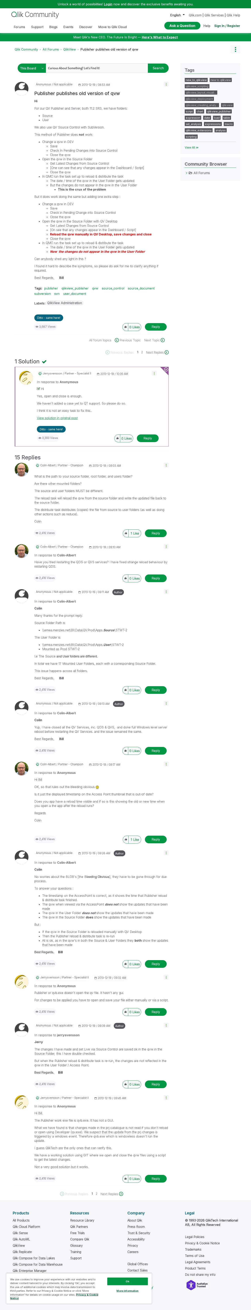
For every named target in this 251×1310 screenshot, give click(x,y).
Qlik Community (26, 49)
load (217, 117)
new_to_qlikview (196, 80)
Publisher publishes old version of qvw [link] (109, 49)
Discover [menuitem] (85, 27)
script (189, 111)
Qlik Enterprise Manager (29, 1271)
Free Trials (77, 1233)
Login (108, 4)
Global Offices (137, 1264)
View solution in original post (57, 418)
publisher (51, 288)
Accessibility (136, 1239)
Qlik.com (195, 15)
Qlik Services (214, 15)
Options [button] (235, 49)
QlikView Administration (64, 302)
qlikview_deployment (199, 98)
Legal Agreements (197, 1262)
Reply (156, 327)
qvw (95, 288)
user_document (74, 294)
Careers (132, 1252)
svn (57, 294)
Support (76, 1258)
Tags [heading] (190, 70)
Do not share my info (200, 1275)
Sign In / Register (227, 26)
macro (229, 124)
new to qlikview (221, 80)
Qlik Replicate (22, 1252)
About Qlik (134, 1220)
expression (193, 117)
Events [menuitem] (68, 27)
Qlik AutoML (21, 1239)
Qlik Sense (20, 1233)
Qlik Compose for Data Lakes (34, 1258)
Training (75, 1252)
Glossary (76, 1245)
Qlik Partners (79, 1227)
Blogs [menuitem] (53, 27)
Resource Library (82, 1220)
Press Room (136, 1227)
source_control (113, 288)
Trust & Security (138, 1233)
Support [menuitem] (37, 27)
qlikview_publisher (75, 288)
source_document (141, 288)
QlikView (69, 49)
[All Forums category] (187, 172)
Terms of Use (194, 1256)
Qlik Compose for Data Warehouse (38, 1264)
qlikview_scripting (197, 86)
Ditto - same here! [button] (48, 317)
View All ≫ (192, 147)
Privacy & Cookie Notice (202, 1243)
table (227, 117)
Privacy (132, 1245)
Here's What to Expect (160, 37)
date (207, 117)
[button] (166, 84)
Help (206, 26)
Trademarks (193, 1249)
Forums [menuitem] (19, 27)
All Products (21, 1220)
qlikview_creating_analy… (202, 105)
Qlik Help (233, 15)
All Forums (51, 49)
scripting (191, 136)
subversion (42, 294)
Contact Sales (137, 1270)
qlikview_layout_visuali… (201, 92)
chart (200, 111)
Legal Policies (194, 1237)
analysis (221, 130)
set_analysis (193, 124)
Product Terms (195, 1268)
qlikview (227, 105)
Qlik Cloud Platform (26, 1227)
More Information (127, 1290)
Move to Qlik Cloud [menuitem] (112, 27)
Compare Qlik (79, 1239)
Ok (127, 1281)
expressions (213, 124)
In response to (57, 382)
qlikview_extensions (199, 130)
